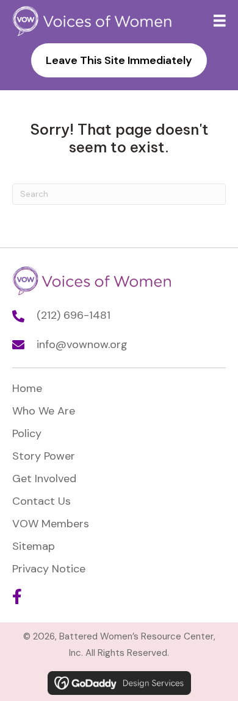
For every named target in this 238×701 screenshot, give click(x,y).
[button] (16, 596)
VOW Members (50, 523)
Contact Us (41, 501)
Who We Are (43, 411)
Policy (26, 433)
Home (27, 388)
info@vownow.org (82, 344)
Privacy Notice (48, 568)
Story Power (43, 456)
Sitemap (33, 546)
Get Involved (44, 478)
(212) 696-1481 (73, 315)
